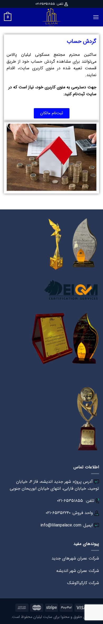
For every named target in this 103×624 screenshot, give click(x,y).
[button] (51, 113)
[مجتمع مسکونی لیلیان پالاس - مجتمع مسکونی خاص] (51, 17)
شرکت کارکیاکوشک (83, 583)
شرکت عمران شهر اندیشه (77, 570)
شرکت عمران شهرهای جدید (75, 558)
